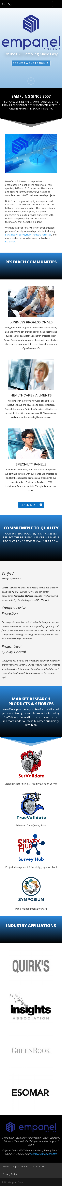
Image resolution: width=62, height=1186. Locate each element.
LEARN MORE (30, 505)
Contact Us (39, 1166)
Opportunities (21, 1166)
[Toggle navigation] (56, 4)
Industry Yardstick (41, 234)
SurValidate (11, 234)
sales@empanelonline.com (43, 1153)
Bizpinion (10, 241)
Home (5, 1166)
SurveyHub (25, 234)
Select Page (7, 4)
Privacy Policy (9, 1174)
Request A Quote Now (30, 63)
